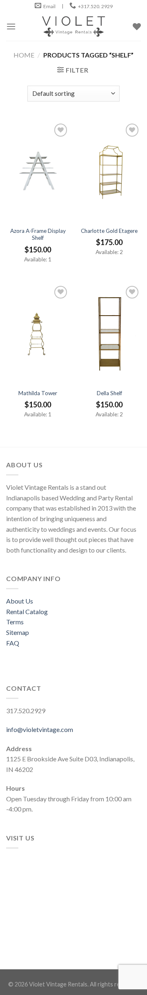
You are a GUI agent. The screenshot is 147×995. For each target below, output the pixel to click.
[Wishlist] (60, 130)
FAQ (12, 643)
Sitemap (17, 632)
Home (23, 55)
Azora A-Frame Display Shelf (38, 234)
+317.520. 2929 (95, 6)
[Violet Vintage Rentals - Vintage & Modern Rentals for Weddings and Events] (73, 26)
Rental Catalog (27, 611)
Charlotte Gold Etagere (109, 231)
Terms (15, 622)
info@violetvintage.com (39, 729)
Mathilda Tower (37, 393)
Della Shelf (109, 393)
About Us (19, 601)
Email (49, 6)
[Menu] (11, 26)
